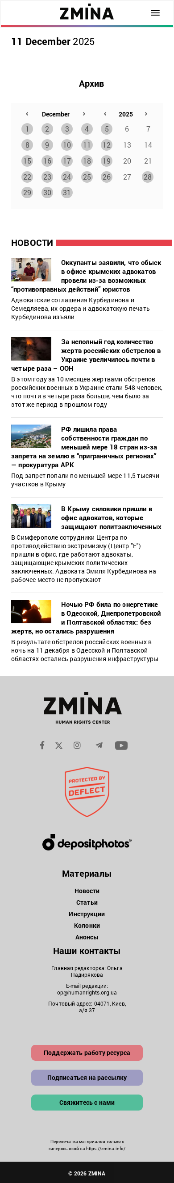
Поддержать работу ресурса (87, 1052)
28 (148, 176)
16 (47, 160)
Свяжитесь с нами (87, 1102)
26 (107, 176)
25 (87, 176)
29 (27, 192)
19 (107, 160)
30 (47, 192)
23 (47, 176)
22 (27, 176)
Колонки (87, 925)
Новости (87, 890)
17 (67, 160)
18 (87, 160)
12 (107, 144)
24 (67, 176)
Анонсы (87, 937)
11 (87, 144)
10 (67, 144)
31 (67, 192)
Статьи (87, 902)
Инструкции (87, 914)
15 (27, 160)
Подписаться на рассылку (87, 1077)
